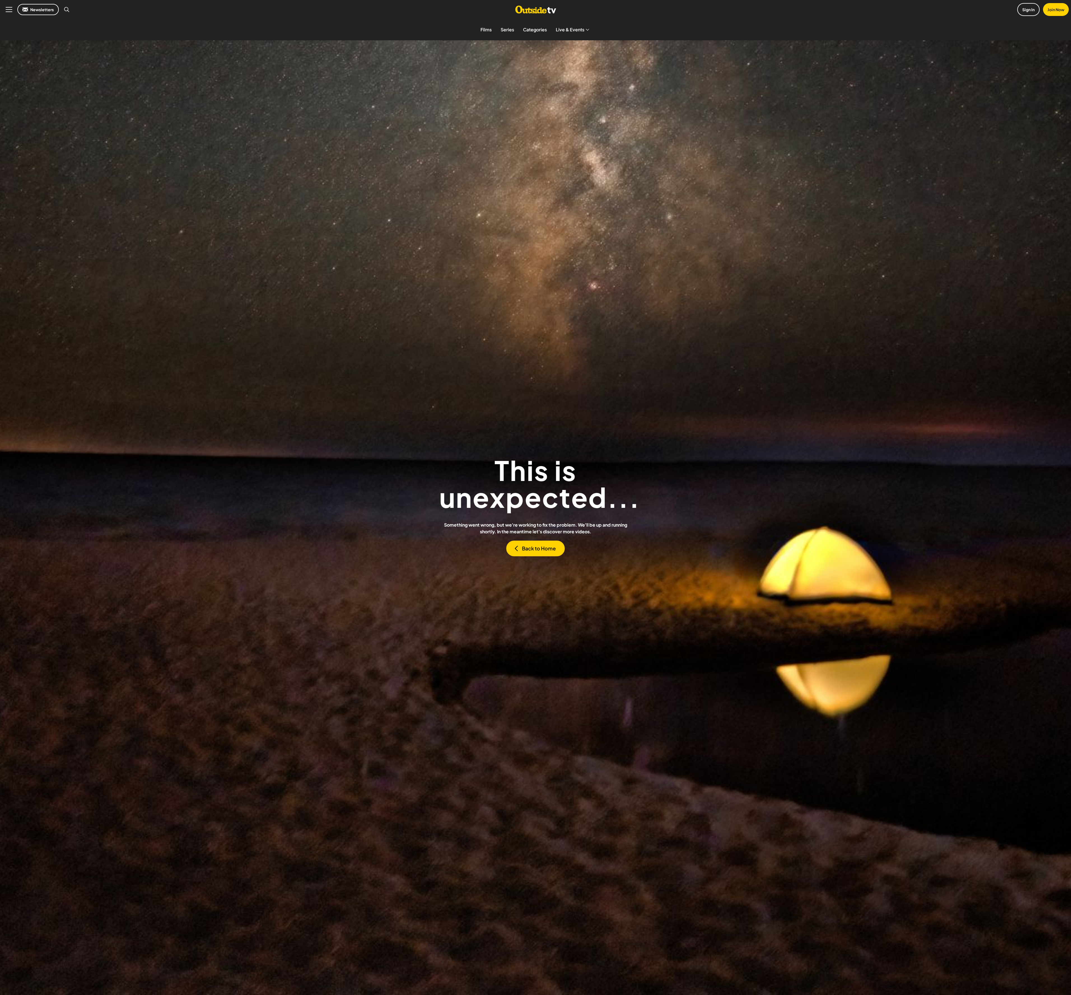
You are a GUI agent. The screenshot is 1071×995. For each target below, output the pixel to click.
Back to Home (539, 548)
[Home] (535, 9)
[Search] (66, 9)
